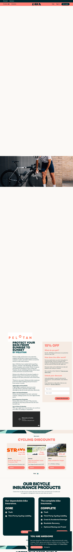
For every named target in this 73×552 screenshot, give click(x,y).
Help (53, 4)
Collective (13, 4)
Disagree (47, 547)
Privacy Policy (52, 544)
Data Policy (63, 544)
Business (12, 1)
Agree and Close (36, 547)
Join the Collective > (55, 384)
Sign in (58, 4)
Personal (5, 1)
